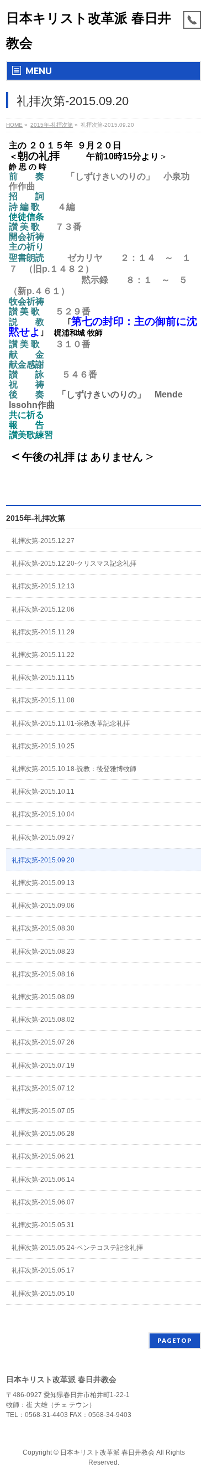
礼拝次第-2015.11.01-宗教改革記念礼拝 (71, 723)
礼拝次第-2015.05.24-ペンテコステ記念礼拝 (77, 1248)
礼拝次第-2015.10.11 (43, 791)
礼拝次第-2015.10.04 (43, 814)
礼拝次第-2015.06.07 (43, 1202)
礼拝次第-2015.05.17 (43, 1270)
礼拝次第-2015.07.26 (43, 1042)
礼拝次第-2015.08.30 (43, 928)
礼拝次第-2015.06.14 (43, 1179)
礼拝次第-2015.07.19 (43, 1065)
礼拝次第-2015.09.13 (43, 883)
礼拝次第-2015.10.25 (43, 746)
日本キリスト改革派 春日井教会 (107, 1452)
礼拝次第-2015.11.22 (43, 655)
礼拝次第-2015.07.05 (43, 1111)
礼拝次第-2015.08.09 (43, 997)
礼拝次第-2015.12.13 (43, 586)
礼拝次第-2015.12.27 (43, 541)
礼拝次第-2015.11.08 (43, 700)
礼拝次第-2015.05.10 (43, 1293)
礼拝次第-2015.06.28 (43, 1133)
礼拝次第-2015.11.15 (43, 677)
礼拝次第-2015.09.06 (43, 905)
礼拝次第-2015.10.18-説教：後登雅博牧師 (74, 769)
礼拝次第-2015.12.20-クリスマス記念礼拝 (74, 563)
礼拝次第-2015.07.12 (43, 1088)
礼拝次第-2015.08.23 (43, 951)
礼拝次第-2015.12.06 (43, 609)
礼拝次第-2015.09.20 (43, 860)
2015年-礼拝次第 (35, 518)
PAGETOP (174, 1340)
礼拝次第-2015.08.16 (43, 974)
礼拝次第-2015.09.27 (43, 837)
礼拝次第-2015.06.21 (43, 1156)
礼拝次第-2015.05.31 (43, 1225)
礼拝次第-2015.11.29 (43, 632)
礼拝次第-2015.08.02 (43, 1019)
